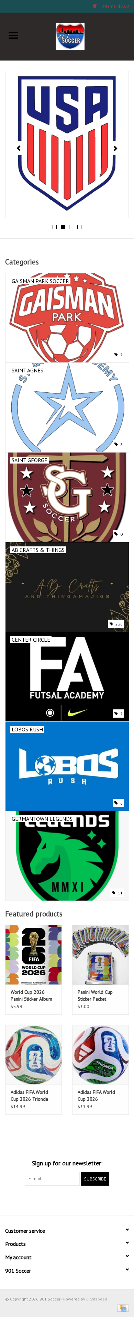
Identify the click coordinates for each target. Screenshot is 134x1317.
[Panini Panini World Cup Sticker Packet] (100, 954)
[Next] (115, 148)
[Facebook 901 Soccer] (29, 1199)
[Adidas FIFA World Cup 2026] (100, 1055)
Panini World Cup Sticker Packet (95, 995)
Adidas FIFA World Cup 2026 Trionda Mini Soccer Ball (29, 1095)
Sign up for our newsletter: (67, 1163)
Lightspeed (96, 1299)
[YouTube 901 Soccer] (79, 1199)
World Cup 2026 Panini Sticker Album (31, 995)
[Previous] (18, 148)
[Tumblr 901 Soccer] (91, 1199)
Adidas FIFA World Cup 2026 (96, 1095)
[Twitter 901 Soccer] (42, 1199)
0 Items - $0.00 (114, 6)
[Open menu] (13, 35)
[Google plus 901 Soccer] (54, 1199)
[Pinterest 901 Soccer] (67, 1199)
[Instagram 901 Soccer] (104, 1199)
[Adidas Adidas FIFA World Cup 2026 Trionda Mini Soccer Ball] (33, 1055)
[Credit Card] (122, 1307)
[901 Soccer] (80, 36)
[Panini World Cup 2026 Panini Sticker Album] (33, 954)
